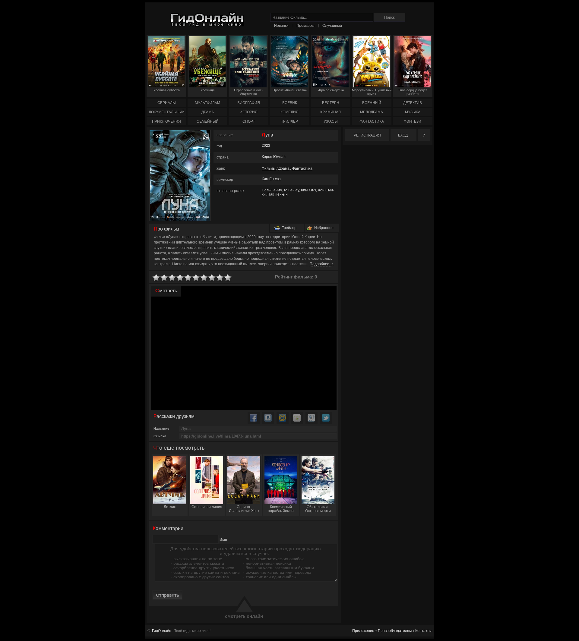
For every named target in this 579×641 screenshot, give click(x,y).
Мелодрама (371, 112)
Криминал (330, 112)
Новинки (281, 26)
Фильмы (269, 168)
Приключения (166, 121)
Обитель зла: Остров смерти (318, 509)
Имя (223, 540)
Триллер (289, 121)
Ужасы (331, 121)
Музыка (412, 112)
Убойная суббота (166, 90)
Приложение (363, 631)
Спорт (248, 121)
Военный (371, 103)
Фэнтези (412, 121)
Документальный (167, 112)
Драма (207, 112)
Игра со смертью (331, 90)
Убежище (208, 90)
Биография (248, 103)
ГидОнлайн (161, 631)
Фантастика (371, 121)
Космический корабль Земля (281, 509)
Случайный (332, 26)
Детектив (412, 103)
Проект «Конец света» (290, 90)
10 (228, 278)
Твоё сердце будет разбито (412, 92)
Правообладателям (395, 631)
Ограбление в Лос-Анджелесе (248, 92)
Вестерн (330, 103)
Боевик (289, 103)
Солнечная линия (206, 507)
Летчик (170, 507)
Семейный (208, 121)
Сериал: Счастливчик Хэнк (244, 509)
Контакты (423, 631)
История (249, 112)
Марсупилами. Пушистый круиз (371, 92)
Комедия (289, 112)
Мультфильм (207, 103)
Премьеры (305, 26)
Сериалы (166, 103)
